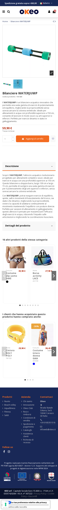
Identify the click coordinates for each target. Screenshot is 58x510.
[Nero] (7, 282)
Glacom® (32, 496)
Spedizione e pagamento (29, 425)
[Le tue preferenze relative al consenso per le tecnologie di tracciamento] (6, 504)
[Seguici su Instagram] (9, 451)
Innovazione (28, 405)
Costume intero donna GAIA (38, 354)
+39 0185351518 (47, 422)
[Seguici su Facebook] (4, 451)
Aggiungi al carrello (34, 138)
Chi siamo (27, 401)
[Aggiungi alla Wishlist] (53, 138)
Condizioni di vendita (29, 419)
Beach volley (10, 405)
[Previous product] (54, 21)
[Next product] (55, 21)
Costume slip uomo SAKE (11, 276)
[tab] (29, 166)
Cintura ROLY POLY (10, 353)
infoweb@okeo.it (48, 429)
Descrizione (12, 166)
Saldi (6, 415)
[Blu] (34, 364)
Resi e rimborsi (27, 413)
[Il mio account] (49, 12)
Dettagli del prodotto (17, 225)
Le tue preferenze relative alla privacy (29, 502)
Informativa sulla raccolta (15, 507)
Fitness (7, 412)
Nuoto (7, 401)
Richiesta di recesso (28, 441)
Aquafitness (9, 408)
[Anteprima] (24, 256)
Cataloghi (27, 430)
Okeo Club (28, 408)
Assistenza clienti (28, 435)
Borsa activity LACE (37, 276)
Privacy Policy (40, 493)
